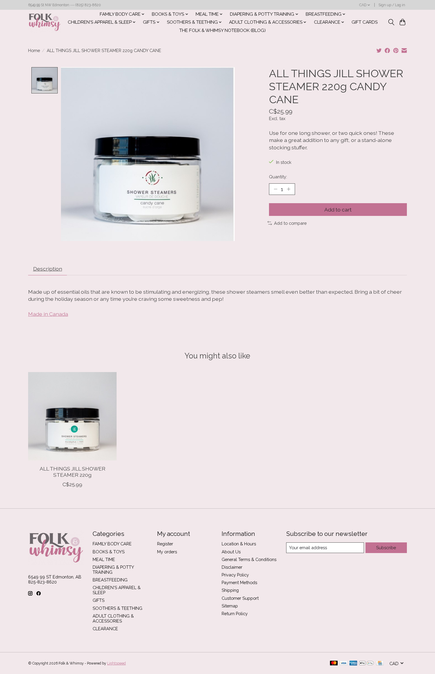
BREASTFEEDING (110, 579)
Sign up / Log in (391, 5)
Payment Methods (239, 582)
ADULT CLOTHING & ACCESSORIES (113, 618)
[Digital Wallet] (366, 663)
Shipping (230, 590)
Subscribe (386, 547)
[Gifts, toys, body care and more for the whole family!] (44, 22)
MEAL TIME (104, 559)
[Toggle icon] (391, 22)
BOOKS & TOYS (109, 551)
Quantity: (278, 176)
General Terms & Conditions (249, 559)
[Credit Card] (380, 663)
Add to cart (338, 209)
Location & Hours (239, 543)
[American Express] (353, 663)
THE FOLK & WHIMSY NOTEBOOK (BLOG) (222, 30)
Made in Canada (48, 314)
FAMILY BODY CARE (112, 543)
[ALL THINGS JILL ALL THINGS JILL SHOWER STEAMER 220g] (72, 416)
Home (34, 50)
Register (165, 543)
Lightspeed (116, 663)
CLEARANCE (105, 628)
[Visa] (343, 663)
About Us (231, 551)
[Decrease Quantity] (275, 189)
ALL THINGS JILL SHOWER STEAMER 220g (72, 472)
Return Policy (235, 613)
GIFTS (98, 600)
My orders (167, 551)
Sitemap (230, 605)
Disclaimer (232, 567)
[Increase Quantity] (288, 189)
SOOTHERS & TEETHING (117, 608)
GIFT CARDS (365, 22)
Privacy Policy (235, 574)
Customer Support (240, 598)
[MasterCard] (334, 663)
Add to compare (290, 223)
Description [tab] (47, 269)
